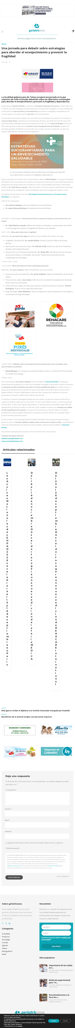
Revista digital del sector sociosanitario (37, 38)
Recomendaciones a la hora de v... (59, 996)
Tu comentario (10, 790)
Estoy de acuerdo (13, 848)
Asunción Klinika (52, 382)
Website (8, 831)
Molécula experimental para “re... (59, 981)
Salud (4, 954)
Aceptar (53, 1021)
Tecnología (6, 939)
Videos (4, 948)
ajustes (20, 1026)
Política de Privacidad (53, 866)
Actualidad (6, 934)
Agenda (3, 44)
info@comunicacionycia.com (14, 866)
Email (7, 820)
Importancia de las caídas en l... (60, 966)
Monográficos (7, 951)
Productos (6, 937)
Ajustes (65, 1021)
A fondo (5, 942)
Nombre (8, 809)
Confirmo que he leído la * (56, 938)
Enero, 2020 (4, 62)
